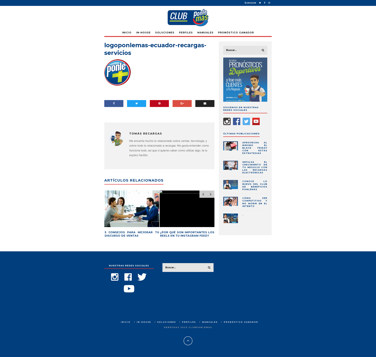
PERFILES (186, 32)
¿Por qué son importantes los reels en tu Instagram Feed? (187, 234)
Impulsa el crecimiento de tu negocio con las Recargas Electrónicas (254, 167)
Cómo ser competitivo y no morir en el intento (254, 202)
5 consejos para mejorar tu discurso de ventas (132, 234)
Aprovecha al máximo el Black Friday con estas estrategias (254, 148)
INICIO (127, 32)
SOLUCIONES (164, 32)
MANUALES (205, 32)
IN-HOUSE (143, 32)
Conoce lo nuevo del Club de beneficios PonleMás (254, 185)
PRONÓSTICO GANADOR (236, 32)
